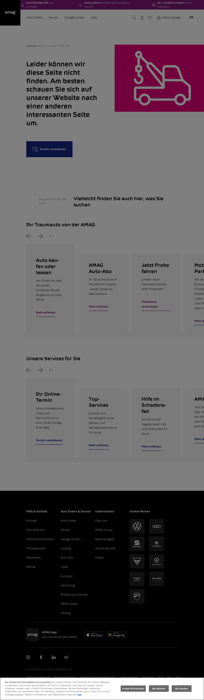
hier (79, 694)
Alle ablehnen (159, 688)
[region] (102, 689)
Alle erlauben (181, 688)
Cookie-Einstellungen (133, 688)
